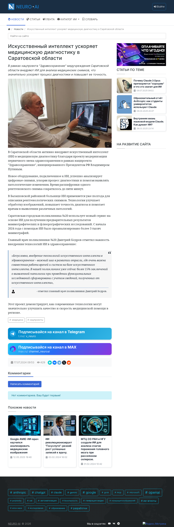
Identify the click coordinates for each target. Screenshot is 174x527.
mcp (118, 492)
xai (30, 500)
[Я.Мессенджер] (50, 363)
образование (58, 508)
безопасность (70, 500)
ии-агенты (149, 500)
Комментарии (19, 373)
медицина (17, 319)
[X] (64, 363)
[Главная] (9, 29)
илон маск (17, 508)
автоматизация (48, 500)
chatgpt (39, 492)
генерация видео (94, 500)
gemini (73, 492)
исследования (36, 508)
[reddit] (69, 363)
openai (154, 492)
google (90, 492)
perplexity (16, 500)
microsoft (134, 492)
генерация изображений (123, 500)
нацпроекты (36, 319)
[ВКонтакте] (55, 363)
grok (106, 492)
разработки (79, 508)
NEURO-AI (14, 523)
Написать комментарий (24, 384)
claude (57, 492)
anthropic (19, 492)
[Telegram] (59, 363)
